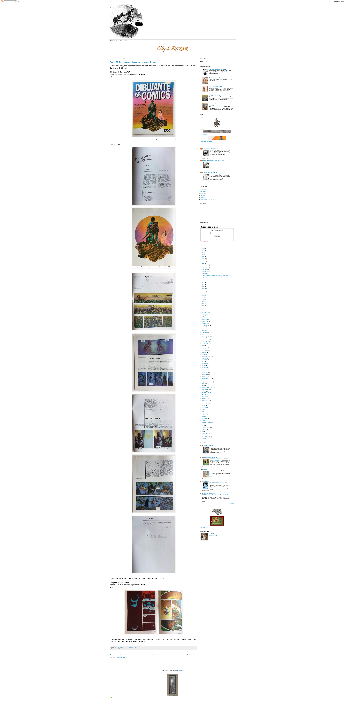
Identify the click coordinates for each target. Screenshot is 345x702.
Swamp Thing (205, 433)
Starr (203, 431)
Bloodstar (204, 323)
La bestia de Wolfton (207, 380)
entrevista (204, 352)
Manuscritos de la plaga (207, 387)
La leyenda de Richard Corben (210, 148)
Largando (204, 469)
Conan (203, 338)
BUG (211, 162)
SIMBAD (204, 429)
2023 (203, 252)
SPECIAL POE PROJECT (215, 95)
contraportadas (205, 339)
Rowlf (203, 426)
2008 (203, 301)
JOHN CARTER (206, 376)
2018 (203, 263)
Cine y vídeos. (123, 40)
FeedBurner (220, 239)
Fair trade (212, 150)
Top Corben (203, 195)
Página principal (114, 40)
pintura (203, 411)
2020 (203, 259)
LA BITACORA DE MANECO (209, 457)
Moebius (204, 391)
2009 (203, 299)
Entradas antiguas (191, 655)
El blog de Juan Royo (207, 445)
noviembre (206, 267)
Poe (203, 413)
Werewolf (204, 438)
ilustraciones (205, 372)
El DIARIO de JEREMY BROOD (210, 172)
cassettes (204, 328)
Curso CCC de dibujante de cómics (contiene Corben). (133, 62)
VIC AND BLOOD (206, 437)
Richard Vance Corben (207, 422)
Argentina (204, 317)
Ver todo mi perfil (213, 535)
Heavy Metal (205, 363)
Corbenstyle (203, 193)
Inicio (154, 655)
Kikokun (202, 197)
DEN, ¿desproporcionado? (215, 86)
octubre (205, 269)
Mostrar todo (231, 503)
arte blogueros (205, 319)
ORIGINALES (205, 400)
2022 (203, 254)
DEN (203, 349)
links (203, 385)
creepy (203, 345)
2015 (203, 286)
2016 (203, 284)
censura (204, 330)
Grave (203, 361)
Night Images (205, 396)
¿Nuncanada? (205, 312)
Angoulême (204, 316)
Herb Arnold (205, 367)
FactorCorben (203, 189)
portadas (204, 415)
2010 (203, 297)
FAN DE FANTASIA (206, 356)
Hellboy (204, 365)
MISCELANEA (205, 389)
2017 (203, 282)
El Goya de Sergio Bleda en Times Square (219, 446)
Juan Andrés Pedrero (207, 378)
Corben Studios (205, 343)
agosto (205, 273)
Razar (203, 420)
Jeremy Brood (205, 374)
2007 (203, 303)
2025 (203, 248)
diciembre (205, 265)
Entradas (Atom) (121, 657)
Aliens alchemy (205, 314)
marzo (205, 280)
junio (204, 278)
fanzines (204, 358)
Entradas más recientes (116, 655)
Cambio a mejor (206, 325)
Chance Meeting (206, 332)
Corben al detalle (206, 341)
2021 (203, 257)
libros (203, 383)
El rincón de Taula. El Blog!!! (209, 493)
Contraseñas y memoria (215, 470)
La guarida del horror (207, 382)
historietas (204, 369)
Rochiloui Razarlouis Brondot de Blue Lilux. (213, 160)
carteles (204, 327)
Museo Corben (204, 527)
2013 (203, 291)
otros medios (205, 404)
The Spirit (204, 435)
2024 (203, 250)
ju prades (204, 61)
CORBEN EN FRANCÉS (206, 142)
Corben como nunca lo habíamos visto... (219, 78)
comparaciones (205, 336)
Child (203, 334)
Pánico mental (205, 407)
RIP (203, 424)
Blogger (181, 670)
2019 (203, 261)
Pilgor (203, 409)
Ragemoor (204, 418)
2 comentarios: (130, 647)
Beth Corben (205, 321)
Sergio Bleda (205, 481)
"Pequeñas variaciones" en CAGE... (217, 69)
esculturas (204, 354)
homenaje (204, 371)
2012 (203, 293)
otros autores (205, 402)
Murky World (205, 394)
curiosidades (118, 648)
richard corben (117, 7)
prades (212, 533)
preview (204, 416)
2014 (203, 288)
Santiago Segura (206, 427)
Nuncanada (203, 191)
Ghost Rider (205, 360)
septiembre (206, 271)
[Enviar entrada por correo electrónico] (136, 647)
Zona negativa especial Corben (208, 199)
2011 (203, 295)
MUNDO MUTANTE (206, 393)
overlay (203, 405)
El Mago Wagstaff (206, 350)
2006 (203, 305)
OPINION (204, 398)
